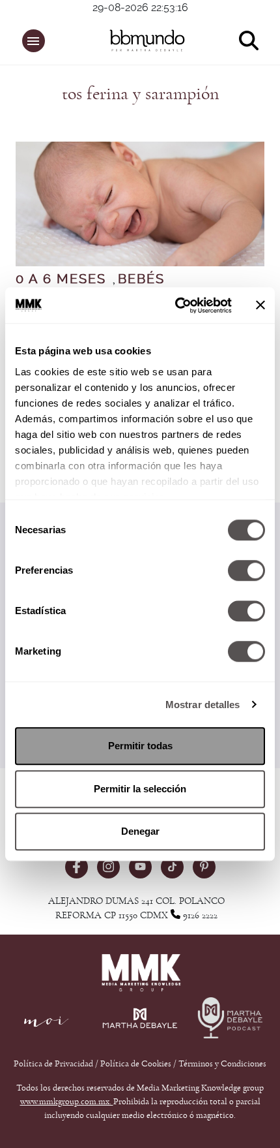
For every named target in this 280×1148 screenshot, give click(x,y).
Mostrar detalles (202, 704)
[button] (33, 40)
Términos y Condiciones (222, 1063)
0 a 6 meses (61, 279)
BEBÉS (141, 279)
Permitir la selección (140, 788)
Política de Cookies (135, 1063)
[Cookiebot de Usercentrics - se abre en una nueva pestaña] (176, 305)
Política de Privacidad (54, 1063)
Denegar (140, 831)
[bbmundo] (147, 40)
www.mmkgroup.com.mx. (66, 1101)
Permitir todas (140, 745)
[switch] (246, 570)
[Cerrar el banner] (260, 305)
